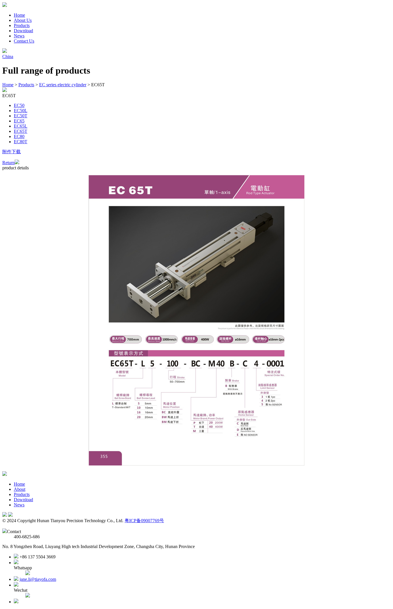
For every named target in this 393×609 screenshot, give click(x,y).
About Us (23, 20)
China (7, 56)
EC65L (20, 126)
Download (23, 30)
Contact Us (24, 41)
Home (19, 15)
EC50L (20, 110)
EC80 (19, 136)
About (19, 489)
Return (8, 162)
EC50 (19, 105)
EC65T (20, 131)
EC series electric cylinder (62, 84)
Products (22, 25)
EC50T (20, 115)
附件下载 (11, 151)
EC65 (19, 120)
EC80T (20, 141)
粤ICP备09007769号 (144, 520)
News (19, 35)
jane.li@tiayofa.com (38, 579)
